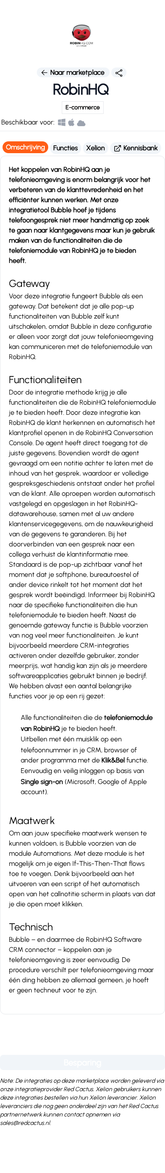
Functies (65, 148)
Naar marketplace (77, 72)
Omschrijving (25, 147)
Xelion (95, 148)
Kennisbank (140, 148)
